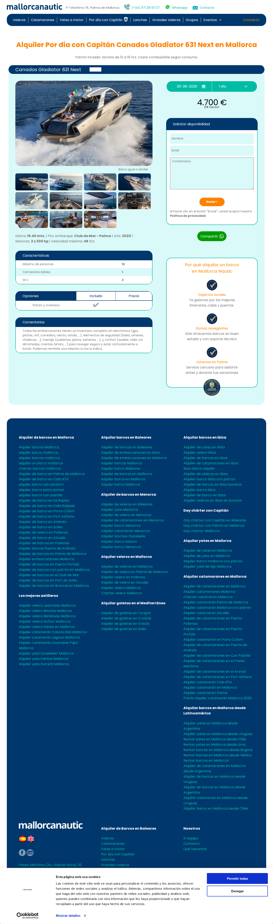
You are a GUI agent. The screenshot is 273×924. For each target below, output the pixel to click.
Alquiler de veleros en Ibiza (205, 473)
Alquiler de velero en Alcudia (124, 582)
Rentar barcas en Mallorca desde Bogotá (218, 749)
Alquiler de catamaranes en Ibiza (210, 463)
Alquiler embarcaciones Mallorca (46, 559)
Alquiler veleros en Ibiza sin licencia (212, 500)
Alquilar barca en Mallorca (123, 479)
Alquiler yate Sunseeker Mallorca (46, 653)
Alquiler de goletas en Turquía (126, 612)
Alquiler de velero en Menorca (126, 514)
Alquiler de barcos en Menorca (128, 494)
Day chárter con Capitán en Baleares (214, 520)
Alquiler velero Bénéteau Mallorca (47, 616)
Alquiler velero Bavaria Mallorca (45, 610)
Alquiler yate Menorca (119, 509)
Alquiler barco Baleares (120, 468)
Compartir (209, 236)
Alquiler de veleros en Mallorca (126, 566)
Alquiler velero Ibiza (199, 452)
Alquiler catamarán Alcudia (206, 612)
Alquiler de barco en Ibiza (204, 495)
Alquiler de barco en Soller (41, 527)
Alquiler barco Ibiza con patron (209, 479)
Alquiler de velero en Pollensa (43, 532)
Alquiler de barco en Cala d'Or (44, 479)
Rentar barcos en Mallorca (205, 760)
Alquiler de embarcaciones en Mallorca (134, 457)
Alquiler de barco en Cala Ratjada (47, 505)
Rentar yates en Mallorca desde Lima (214, 744)
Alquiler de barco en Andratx (43, 521)
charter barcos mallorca (40, 468)
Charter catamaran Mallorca (207, 596)
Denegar (237, 891)
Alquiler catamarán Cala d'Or (207, 682)
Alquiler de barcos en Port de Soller (48, 580)
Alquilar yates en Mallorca (207, 540)
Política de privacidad (188, 216)
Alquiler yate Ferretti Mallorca (44, 664)
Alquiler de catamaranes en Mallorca (214, 586)
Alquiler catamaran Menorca (125, 530)
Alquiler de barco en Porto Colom (47, 511)
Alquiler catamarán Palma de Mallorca (215, 602)
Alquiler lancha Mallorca (39, 447)
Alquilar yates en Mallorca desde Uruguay (218, 733)
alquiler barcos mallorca (39, 457)
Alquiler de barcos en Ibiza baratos (212, 484)
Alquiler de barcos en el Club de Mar (49, 575)
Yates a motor (72, 19)
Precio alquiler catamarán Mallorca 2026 (217, 698)
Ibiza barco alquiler (199, 468)
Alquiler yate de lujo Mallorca (207, 566)
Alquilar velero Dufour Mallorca (44, 621)
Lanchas (140, 19)
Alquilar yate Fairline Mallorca (43, 658)
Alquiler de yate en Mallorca (206, 555)
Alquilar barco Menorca (121, 546)
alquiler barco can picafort (41, 484)
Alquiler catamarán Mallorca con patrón (217, 607)
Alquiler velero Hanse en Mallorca (47, 626)
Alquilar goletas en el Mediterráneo (133, 603)
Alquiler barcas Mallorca (121, 463)
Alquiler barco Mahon (119, 541)
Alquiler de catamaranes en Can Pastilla (216, 655)
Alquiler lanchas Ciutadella (123, 536)
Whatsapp (179, 8)
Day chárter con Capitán (206, 510)
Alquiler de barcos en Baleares (126, 447)
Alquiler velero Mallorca (121, 587)
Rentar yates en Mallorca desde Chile (214, 739)
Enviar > (212, 202)
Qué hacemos (195, 848)
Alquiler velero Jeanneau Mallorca (47, 605)
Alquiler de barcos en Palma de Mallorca (52, 553)
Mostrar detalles (68, 915)
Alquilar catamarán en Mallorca (210, 687)
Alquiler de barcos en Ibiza (205, 457)
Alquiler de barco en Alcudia (42, 537)
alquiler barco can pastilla (40, 495)
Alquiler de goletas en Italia (123, 628)
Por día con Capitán (106, 19)
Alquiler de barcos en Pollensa (44, 543)
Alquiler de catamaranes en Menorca (132, 520)
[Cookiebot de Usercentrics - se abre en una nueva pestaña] (27, 915)
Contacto (207, 8)
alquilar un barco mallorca (41, 463)
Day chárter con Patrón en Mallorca (213, 525)
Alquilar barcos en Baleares (126, 437)
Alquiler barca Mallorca (120, 484)
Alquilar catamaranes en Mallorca (215, 576)
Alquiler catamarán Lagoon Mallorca (49, 637)
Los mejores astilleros (38, 595)
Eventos (210, 19)
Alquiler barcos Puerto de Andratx (47, 548)
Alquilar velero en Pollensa (123, 577)
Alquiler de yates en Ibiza (204, 447)
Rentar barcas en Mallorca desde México (217, 755)
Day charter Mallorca (201, 530)
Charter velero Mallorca (121, 593)
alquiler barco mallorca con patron (213, 561)
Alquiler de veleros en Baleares (126, 504)
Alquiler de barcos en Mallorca (46, 437)
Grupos (192, 19)
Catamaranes (42, 19)
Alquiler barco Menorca (121, 525)
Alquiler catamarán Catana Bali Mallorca (53, 632)
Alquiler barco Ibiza (199, 489)
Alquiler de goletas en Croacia (126, 618)
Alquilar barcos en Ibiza (204, 437)
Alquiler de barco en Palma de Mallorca (52, 473)
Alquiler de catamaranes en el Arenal (214, 671)
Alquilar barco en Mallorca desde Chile (215, 808)
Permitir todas (237, 878)
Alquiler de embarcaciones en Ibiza (130, 452)
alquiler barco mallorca (38, 452)
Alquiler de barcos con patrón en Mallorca (54, 569)
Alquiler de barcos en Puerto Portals (49, 564)
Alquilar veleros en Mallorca (126, 556)
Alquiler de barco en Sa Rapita (44, 500)
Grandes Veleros (166, 19)
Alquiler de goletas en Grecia (125, 623)
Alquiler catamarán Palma (205, 692)
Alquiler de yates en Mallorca (207, 550)
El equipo (190, 838)
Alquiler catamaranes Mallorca (209, 591)
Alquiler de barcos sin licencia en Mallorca (54, 585)
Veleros (19, 19)
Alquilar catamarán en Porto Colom (213, 639)
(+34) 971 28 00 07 (146, 8)
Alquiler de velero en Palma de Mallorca (134, 571)
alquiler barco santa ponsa (41, 489)
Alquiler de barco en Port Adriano (46, 516)
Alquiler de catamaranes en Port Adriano (217, 676)
